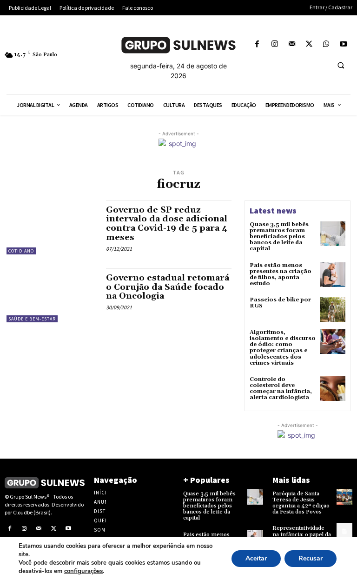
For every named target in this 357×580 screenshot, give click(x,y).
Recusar (310, 558)
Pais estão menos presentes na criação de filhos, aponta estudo (280, 274)
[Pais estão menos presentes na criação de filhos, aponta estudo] (332, 274)
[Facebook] (257, 44)
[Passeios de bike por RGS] (332, 309)
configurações (83, 571)
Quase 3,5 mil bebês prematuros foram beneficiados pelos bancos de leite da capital (279, 237)
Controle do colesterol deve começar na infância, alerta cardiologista (281, 388)
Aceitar (256, 558)
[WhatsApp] (326, 44)
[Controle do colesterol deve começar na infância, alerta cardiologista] (332, 388)
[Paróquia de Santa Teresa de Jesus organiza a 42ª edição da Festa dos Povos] (344, 497)
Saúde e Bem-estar (32, 319)
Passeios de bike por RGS (280, 302)
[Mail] (291, 44)
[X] (309, 44)
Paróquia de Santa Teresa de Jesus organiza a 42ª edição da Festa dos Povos (301, 503)
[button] (340, 65)
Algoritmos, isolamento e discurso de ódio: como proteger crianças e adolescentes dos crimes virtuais (283, 348)
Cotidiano (21, 251)
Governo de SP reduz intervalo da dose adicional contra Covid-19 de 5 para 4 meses (166, 224)
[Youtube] (343, 44)
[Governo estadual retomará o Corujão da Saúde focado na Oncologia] (52, 295)
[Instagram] (274, 44)
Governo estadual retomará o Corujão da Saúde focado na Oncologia (167, 287)
